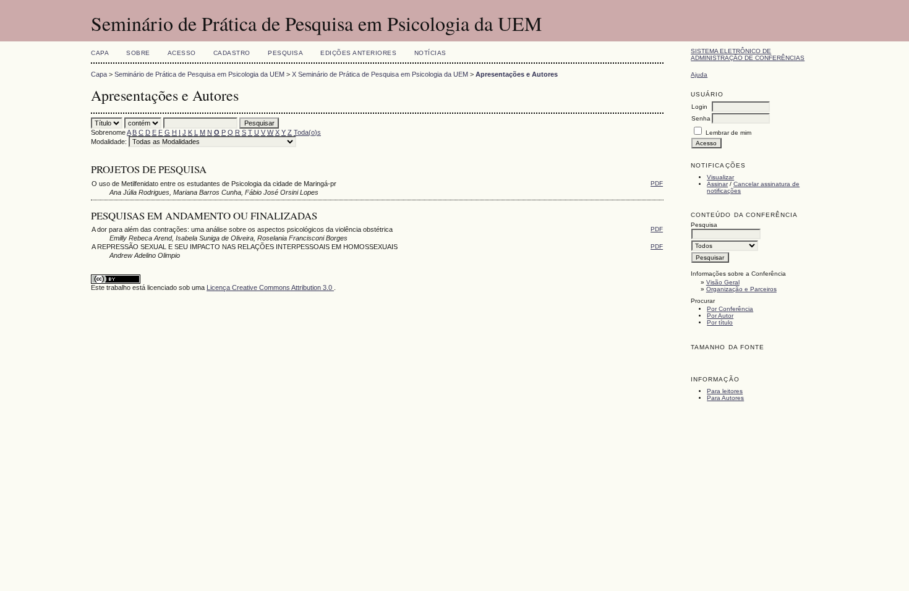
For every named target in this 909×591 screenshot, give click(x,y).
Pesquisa (285, 52)
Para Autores (725, 397)
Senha (701, 118)
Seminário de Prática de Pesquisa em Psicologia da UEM (199, 74)
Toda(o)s (307, 132)
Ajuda (699, 74)
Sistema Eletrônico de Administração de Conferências (747, 54)
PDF (657, 183)
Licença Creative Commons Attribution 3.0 (270, 287)
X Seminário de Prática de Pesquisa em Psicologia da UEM (380, 74)
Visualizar (720, 177)
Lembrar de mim (728, 132)
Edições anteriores (358, 52)
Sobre (138, 52)
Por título (720, 322)
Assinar (717, 184)
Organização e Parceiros (741, 289)
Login (699, 106)
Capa (100, 52)
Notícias (430, 52)
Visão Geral (723, 282)
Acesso (182, 52)
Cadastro (231, 52)
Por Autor (720, 315)
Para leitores (725, 391)
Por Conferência (730, 308)
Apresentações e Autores (517, 74)
